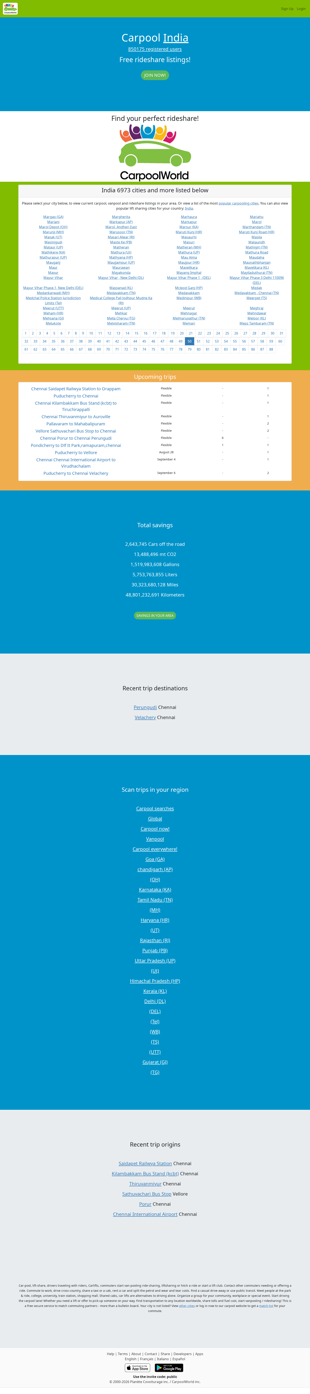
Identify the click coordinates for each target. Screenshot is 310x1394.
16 (145, 333)
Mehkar (121, 313)
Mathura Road (256, 252)
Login (301, 8)
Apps (199, 1354)
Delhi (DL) (155, 1001)
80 (199, 349)
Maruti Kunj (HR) (189, 232)
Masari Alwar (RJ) (121, 237)
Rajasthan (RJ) (155, 940)
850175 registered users (155, 49)
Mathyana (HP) (121, 257)
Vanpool (155, 839)
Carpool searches (155, 808)
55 (235, 341)
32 (26, 341)
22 (200, 333)
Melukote (53, 323)
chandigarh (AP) (155, 869)
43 (126, 341)
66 (72, 349)
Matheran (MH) (189, 247)
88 (271, 349)
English (130, 1359)
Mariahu (256, 216)
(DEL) (155, 1011)
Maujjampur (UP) (121, 262)
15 (136, 333)
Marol (256, 222)
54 (226, 341)
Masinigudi (53, 242)
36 (63, 341)
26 (236, 333)
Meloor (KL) (257, 318)
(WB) (155, 1031)
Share (165, 1354)
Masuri (188, 242)
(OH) (155, 879)
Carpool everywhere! (155, 849)
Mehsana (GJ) (53, 318)
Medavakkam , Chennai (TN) (257, 293)
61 (26, 349)
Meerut (189, 308)
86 (253, 349)
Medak (256, 287)
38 (81, 341)
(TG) (155, 1072)
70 (108, 349)
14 (127, 333)
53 (217, 341)
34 (44, 341)
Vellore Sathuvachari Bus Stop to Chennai (76, 431)
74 (144, 349)
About (136, 1354)
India (176, 37)
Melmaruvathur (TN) (189, 318)
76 (162, 349)
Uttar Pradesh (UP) (155, 960)
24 (218, 333)
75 (153, 349)
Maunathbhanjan (257, 262)
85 (244, 349)
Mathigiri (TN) (257, 247)
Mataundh (256, 242)
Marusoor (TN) (121, 232)
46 (153, 341)
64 (53, 349)
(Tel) (155, 1021)
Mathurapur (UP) (53, 257)
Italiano (163, 1359)
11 (100, 333)
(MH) (155, 910)
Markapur (189, 222)
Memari (189, 323)
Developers (183, 1354)
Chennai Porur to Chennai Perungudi (76, 438)
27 (245, 333)
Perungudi (145, 707)
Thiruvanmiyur (145, 1183)
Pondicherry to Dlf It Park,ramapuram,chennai (76, 445)
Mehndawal (256, 313)
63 (44, 349)
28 (254, 333)
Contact (151, 1354)
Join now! (155, 75)
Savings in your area (155, 615)
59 (271, 341)
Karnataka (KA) (155, 889)
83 (226, 349)
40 (99, 341)
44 (135, 341)
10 (91, 333)
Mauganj (53, 262)
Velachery (145, 717)
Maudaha (256, 257)
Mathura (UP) (189, 252)
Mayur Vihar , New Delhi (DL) (121, 277)
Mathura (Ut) (121, 252)
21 (191, 333)
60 (280, 341)
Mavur (53, 272)
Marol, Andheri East (121, 227)
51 (199, 341)
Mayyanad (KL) (121, 287)
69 (99, 349)
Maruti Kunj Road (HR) (256, 232)
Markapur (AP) (121, 222)
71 (117, 349)
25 (227, 333)
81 (208, 349)
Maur (53, 267)
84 (235, 349)
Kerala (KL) (155, 991)
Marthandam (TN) (257, 227)
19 (173, 333)
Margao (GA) (53, 216)
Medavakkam (189, 293)
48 (171, 341)
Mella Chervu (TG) (121, 318)
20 (182, 333)
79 (189, 349)
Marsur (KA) (188, 227)
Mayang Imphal (189, 272)
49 (180, 341)
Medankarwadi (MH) (53, 293)
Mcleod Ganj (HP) (189, 287)
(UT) (155, 930)
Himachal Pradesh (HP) (155, 981)
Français (146, 1359)
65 (63, 349)
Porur (145, 1204)
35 (53, 341)
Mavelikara (189, 267)
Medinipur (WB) (189, 298)
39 (90, 341)
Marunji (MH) (53, 232)
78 (180, 349)
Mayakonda (121, 272)
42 (117, 341)
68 (90, 349)
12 (109, 333)
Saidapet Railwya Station (145, 1163)
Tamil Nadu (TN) (155, 899)
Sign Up (287, 8)
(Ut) (155, 970)
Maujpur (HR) (188, 262)
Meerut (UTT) (53, 308)
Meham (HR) (53, 313)
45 (144, 341)
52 (208, 341)
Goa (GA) (155, 859)
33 (35, 341)
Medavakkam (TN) (121, 293)
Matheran (121, 247)
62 (35, 349)
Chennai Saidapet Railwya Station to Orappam (76, 389)
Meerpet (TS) (257, 298)
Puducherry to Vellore (76, 452)
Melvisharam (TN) (121, 323)
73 (135, 349)
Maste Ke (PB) (121, 242)
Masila (257, 237)
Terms (123, 1354)
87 (262, 349)
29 (263, 333)
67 (81, 349)
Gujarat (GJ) (155, 1062)
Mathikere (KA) (53, 252)
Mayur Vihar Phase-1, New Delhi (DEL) (53, 287)
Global (155, 818)
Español (179, 1359)
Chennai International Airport (145, 1214)
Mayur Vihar (53, 277)
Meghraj (256, 308)
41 (108, 341)
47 (162, 341)
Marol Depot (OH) (53, 227)
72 (126, 349)
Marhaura (189, 216)
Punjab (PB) (155, 950)
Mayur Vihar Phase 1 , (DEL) (189, 277)
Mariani (53, 222)
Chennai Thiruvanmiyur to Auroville (76, 416)
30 (272, 333)
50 (189, 341)
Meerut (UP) (121, 308)
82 (217, 349)
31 (281, 333)
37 (72, 341)
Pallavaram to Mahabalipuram (75, 424)
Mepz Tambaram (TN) (257, 323)
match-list (266, 1306)
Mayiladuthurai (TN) (256, 272)
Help (110, 1354)
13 (118, 333)
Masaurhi (189, 237)
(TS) (155, 1041)
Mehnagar (189, 313)
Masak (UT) (53, 237)
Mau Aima (189, 257)
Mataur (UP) (53, 247)
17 (154, 333)
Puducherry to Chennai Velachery (75, 473)
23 (209, 333)
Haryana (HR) (155, 920)
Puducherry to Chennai (76, 396)
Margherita (121, 216)
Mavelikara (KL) (257, 267)
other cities (187, 1306)
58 (262, 341)
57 (253, 341)
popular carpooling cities (239, 203)
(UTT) (155, 1052)
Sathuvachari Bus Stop (146, 1194)
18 (164, 333)
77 (171, 349)
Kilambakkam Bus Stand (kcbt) (145, 1173)
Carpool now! (155, 828)
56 (244, 341)
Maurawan (121, 267)
